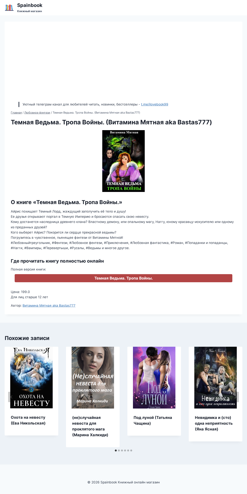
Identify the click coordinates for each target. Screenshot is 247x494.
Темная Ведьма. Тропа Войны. (123, 278)
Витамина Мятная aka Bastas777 (49, 305)
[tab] (116, 450)
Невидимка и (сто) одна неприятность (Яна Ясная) (214, 423)
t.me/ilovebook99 (154, 104)
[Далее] (235, 397)
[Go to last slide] (11, 397)
